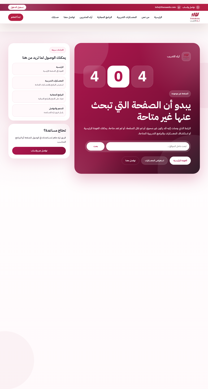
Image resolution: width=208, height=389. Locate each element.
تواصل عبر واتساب (39, 150)
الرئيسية (158, 17)
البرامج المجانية (104, 17)
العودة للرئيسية (180, 160)
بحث (95, 146)
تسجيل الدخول (17, 7)
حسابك (55, 17)
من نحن (145, 17)
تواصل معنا (69, 17)
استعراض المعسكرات (154, 160)
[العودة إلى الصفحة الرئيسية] (195, 17)
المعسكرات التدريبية (127, 17)
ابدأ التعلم (15, 17)
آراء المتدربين (86, 17)
